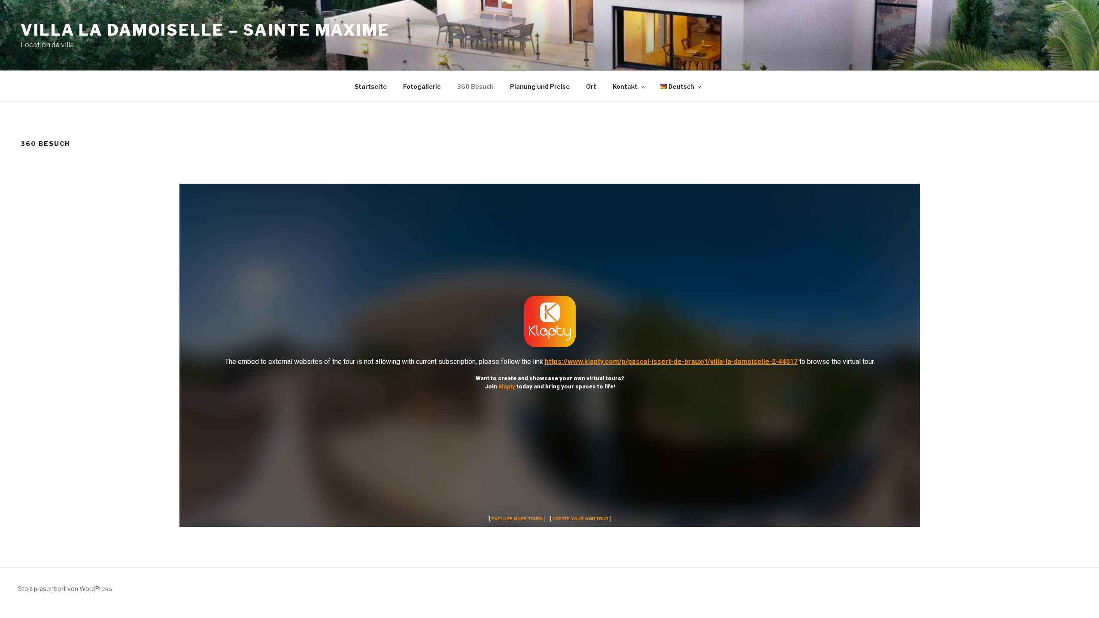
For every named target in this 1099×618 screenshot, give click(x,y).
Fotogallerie (422, 86)
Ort (591, 86)
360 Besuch (475, 86)
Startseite (371, 86)
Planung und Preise (540, 86)
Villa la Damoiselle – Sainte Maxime (205, 30)
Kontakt (625, 86)
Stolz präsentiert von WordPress (65, 588)
